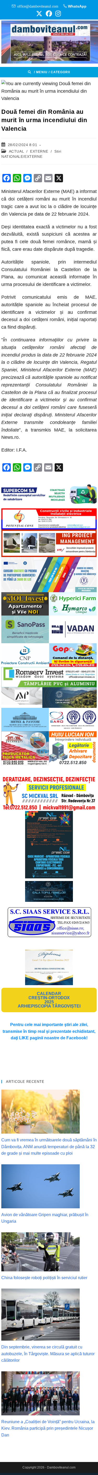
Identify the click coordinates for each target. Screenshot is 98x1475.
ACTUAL (16, 151)
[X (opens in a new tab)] (39, 13)
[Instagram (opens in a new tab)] (57, 13)
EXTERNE (39, 151)
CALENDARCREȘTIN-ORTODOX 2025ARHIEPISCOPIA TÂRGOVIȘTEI (49, 999)
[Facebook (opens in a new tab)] (49, 13)
